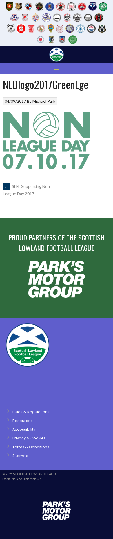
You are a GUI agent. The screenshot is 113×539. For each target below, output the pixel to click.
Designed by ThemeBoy (21, 478)
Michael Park (43, 101)
